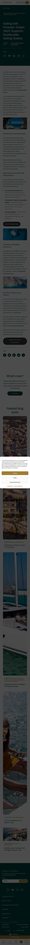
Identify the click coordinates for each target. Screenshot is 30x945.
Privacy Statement (18, 486)
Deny (15, 477)
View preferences (15, 482)
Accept (15, 473)
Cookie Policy (10, 486)
